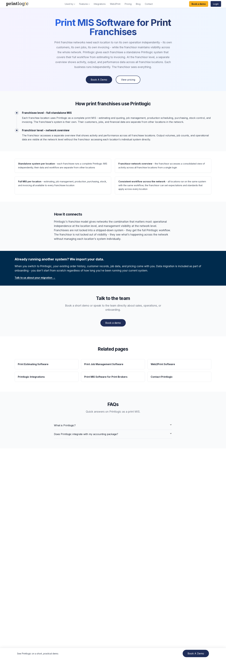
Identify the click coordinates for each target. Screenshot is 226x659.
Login (216, 4)
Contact (149, 4)
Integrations (100, 4)
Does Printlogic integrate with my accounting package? (86, 434)
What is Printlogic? (65, 425)
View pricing (128, 79)
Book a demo (199, 4)
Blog (138, 4)
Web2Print (115, 4)
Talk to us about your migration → (35, 277)
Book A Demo (99, 79)
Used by (69, 4)
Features (83, 4)
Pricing (128, 4)
